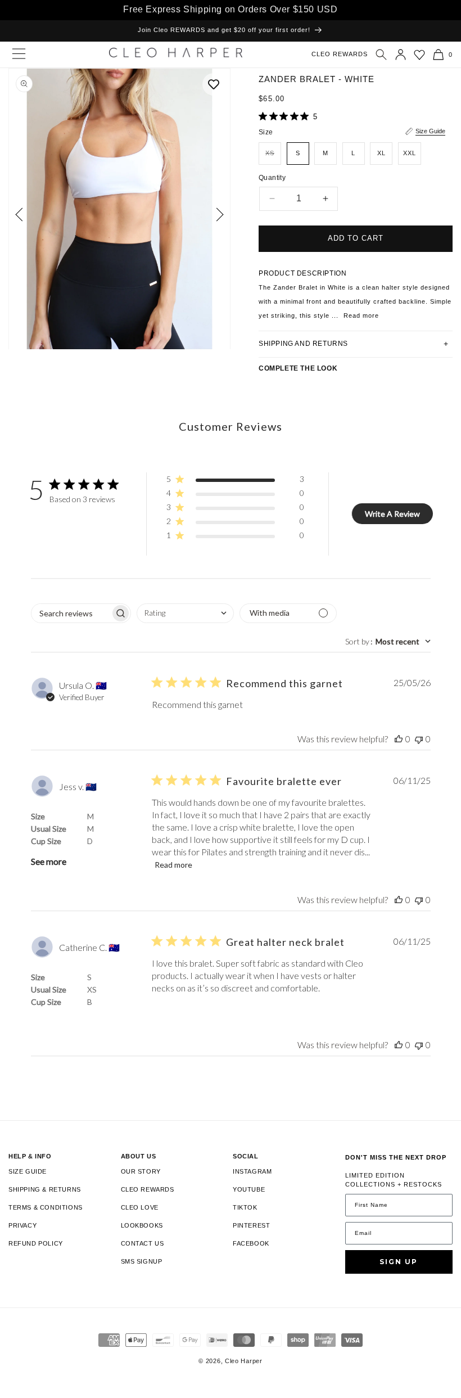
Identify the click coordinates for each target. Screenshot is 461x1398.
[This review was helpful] (399, 738)
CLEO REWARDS (339, 54)
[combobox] (185, 613)
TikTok (245, 1207)
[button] (381, 54)
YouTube (249, 1189)
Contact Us (142, 1243)
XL (381, 153)
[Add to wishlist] (213, 84)
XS (273, 157)
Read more (173, 864)
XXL (409, 153)
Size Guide (430, 131)
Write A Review (392, 513)
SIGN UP (398, 1261)
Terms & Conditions (45, 1207)
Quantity (272, 178)
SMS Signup (141, 1261)
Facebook (251, 1243)
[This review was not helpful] (419, 738)
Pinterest (251, 1225)
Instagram (252, 1171)
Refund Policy (35, 1243)
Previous (22, 214)
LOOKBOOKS (142, 1225)
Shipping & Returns (44, 1189)
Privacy (22, 1225)
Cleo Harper (244, 1361)
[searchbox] (70, 613)
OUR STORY (141, 1171)
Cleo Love (140, 1207)
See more (48, 861)
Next (217, 214)
